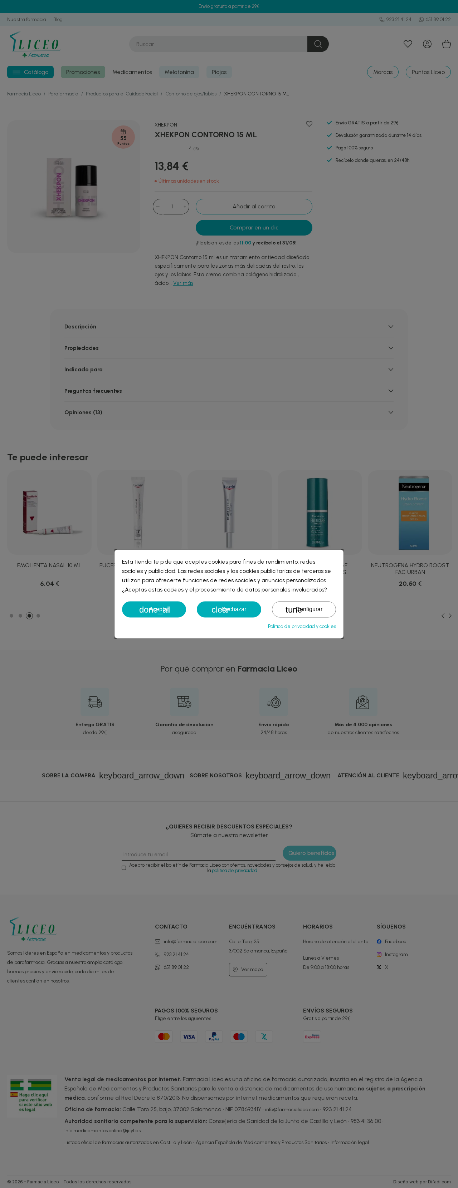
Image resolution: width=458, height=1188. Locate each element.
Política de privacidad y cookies (302, 626)
